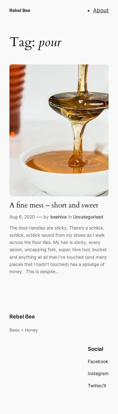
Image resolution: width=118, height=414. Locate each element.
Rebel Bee (19, 10)
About (101, 10)
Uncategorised (88, 216)
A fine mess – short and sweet (53, 205)
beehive (58, 216)
